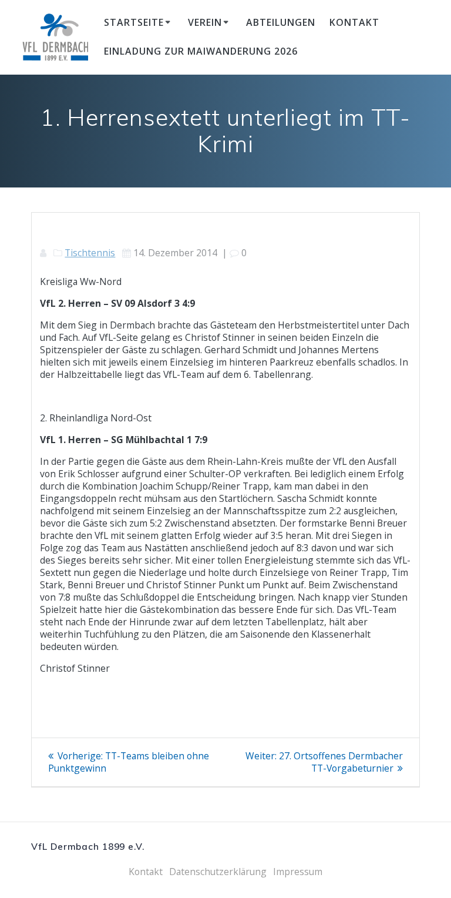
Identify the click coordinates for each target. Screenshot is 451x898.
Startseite (134, 22)
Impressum (297, 871)
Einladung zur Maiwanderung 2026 (201, 51)
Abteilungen (280, 22)
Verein (205, 22)
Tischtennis (90, 252)
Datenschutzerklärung (218, 871)
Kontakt (354, 22)
